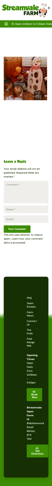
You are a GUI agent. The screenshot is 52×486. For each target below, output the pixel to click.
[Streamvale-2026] (26, 10)
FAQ (29, 297)
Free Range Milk (31, 342)
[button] (6, 24)
